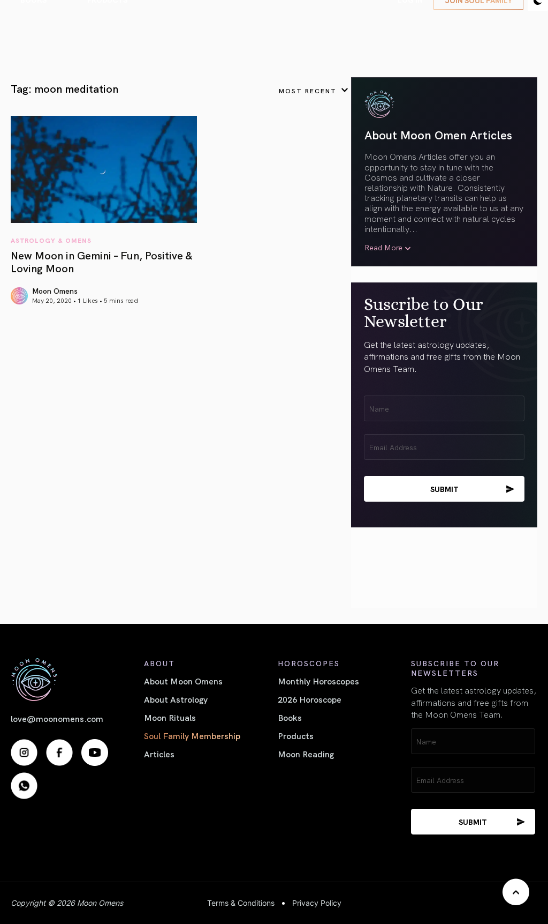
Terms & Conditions (241, 902)
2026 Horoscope (309, 699)
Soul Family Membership (192, 735)
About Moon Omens (183, 681)
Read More (383, 247)
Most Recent (308, 90)
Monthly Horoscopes (318, 681)
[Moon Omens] (74, 679)
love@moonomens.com (57, 718)
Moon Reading (306, 753)
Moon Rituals (170, 717)
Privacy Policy (316, 902)
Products (296, 735)
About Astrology (176, 699)
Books (290, 717)
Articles (159, 753)
